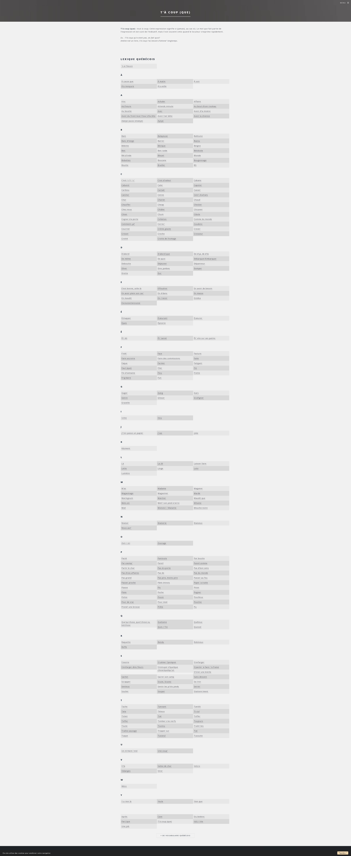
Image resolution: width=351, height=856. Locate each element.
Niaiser (125, 523)
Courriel (126, 229)
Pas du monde (201, 573)
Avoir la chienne (202, 116)
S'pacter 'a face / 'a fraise (206, 667)
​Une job (125, 826)
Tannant (162, 706)
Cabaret (125, 185)
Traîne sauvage (129, 731)
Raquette (126, 642)
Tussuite (198, 735)
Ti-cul (197, 711)
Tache (125, 706)
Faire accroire (128, 358)
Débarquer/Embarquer (205, 258)
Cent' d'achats (201, 195)
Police (124, 597)
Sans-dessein (200, 677)
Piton (196, 587)
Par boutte (199, 558)
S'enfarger (199, 662)
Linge (160, 468)
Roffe (124, 647)
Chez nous (127, 209)
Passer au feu (201, 578)
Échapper (126, 318)
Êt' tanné (162, 338)
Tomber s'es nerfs (167, 721)
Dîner (124, 268)
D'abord (125, 254)
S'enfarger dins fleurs (132, 667)
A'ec (124, 101)
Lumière (126, 473)
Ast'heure (126, 106)
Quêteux (198, 622)
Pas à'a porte (164, 568)
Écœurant (162, 318)
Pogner (197, 592)
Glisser (161, 398)
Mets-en (126, 503)
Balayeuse (163, 136)
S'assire (125, 662)
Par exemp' (127, 563)
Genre (125, 398)
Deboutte (126, 263)
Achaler (161, 101)
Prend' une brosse (131, 607)
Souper (161, 691)
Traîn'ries (199, 726)
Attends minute (165, 106)
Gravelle (126, 402)
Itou (160, 418)
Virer (160, 771)
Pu (195, 607)
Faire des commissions (169, 358)
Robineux (198, 642)
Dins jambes (164, 268)
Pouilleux (198, 597)
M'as (124, 488)
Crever (197, 229)
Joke (196, 433)
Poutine (198, 602)
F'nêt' (124, 353)
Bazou (197, 141)
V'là (123, 766)
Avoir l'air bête (165, 116)
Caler (160, 185)
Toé (160, 716)
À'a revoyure (128, 86)
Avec (160, 111)
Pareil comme (200, 563)
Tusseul (162, 735)
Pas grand (127, 578)
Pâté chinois (164, 582)
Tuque (125, 735)
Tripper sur (163, 731)
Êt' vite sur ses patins (204, 338)
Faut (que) (127, 368)
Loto (196, 468)
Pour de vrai (128, 602)
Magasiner (163, 493)
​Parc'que (126, 821)
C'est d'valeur (164, 180)
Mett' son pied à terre (168, 503)
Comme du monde (203, 219)
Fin (195, 368)
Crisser (125, 233)
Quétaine (162, 622)
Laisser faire (200, 463)
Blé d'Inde (126, 155)
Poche (161, 592)
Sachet (125, 677)
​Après (124, 816)
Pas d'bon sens (201, 568)
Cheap (161, 204)
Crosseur (198, 233)
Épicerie (162, 323)
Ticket (125, 716)
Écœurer (198, 318)
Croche (161, 233)
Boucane (162, 160)
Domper (198, 268)
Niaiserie (162, 523)
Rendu (161, 642)
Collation (162, 219)
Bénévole (198, 150)
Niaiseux (198, 523)
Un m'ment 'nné (129, 751)
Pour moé (162, 602)
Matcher (162, 498)
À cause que (127, 81)
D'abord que (164, 254)
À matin (162, 81)
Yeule (160, 801)
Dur (160, 273)
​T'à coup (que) (165, 821)
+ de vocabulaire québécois (175, 836)
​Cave (160, 816)
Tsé (196, 731)
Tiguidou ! (343, 853)
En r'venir (162, 298)
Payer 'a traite (201, 582)
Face (160, 353)
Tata (124, 711)
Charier (161, 200)
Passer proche (129, 582)
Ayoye (161, 121)
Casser (197, 190)
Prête (160, 607)
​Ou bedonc (199, 816)
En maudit (127, 298)
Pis (159, 587)
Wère (124, 786)
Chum (161, 214)
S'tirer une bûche (202, 672)
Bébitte (125, 146)
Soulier (125, 691)
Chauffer (126, 204)
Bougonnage (200, 160)
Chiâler (161, 209)
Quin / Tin (163, 627)
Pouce (161, 597)
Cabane (197, 180)
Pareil (160, 563)
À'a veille (162, 86)
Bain (124, 136)
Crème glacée (164, 229)
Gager (125, 393)
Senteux (126, 686)
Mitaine (197, 503)
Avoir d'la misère (202, 111)
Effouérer (162, 288)
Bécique (162, 146)
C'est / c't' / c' (128, 180)
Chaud (197, 200)
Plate (124, 592)
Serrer (197, 686)
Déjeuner (162, 263)
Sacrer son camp (166, 677)
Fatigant (198, 363)
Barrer (161, 141)
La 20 (160, 463)
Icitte (124, 418)
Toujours (198, 721)
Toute (125, 726)
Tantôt (197, 706)
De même (126, 258)
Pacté (124, 558)
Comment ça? (128, 224)
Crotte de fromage (167, 238)
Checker (198, 204)
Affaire (197, 101)
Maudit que (199, 498)
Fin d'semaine (128, 373)
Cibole (197, 214)
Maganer (198, 488)
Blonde (197, 155)
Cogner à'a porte (130, 219)
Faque (125, 363)
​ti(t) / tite (198, 821)
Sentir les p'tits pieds (168, 686)
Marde (197, 493)
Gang (160, 393)
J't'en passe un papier (132, 433)
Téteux (161, 711)
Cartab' (161, 190)
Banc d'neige (128, 141)
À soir (197, 81)
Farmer (161, 363)
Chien (124, 214)
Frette (197, 373)
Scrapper (126, 681)
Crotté (125, 238)
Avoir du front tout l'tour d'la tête (138, 116)
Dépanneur (199, 263)
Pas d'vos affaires (130, 573)
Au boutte (127, 111)
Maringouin (127, 498)
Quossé (197, 627)
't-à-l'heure (127, 66)
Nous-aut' (126, 528)
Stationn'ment (201, 691)
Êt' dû (124, 338)
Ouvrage (162, 543)
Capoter (198, 185)
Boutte (125, 165)
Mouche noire (201, 508)
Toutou (161, 726)
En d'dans (162, 293)
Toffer (197, 716)
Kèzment (126, 448)
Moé (124, 508)
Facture (197, 353)
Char (124, 200)
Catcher (125, 195)
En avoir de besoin (203, 288)
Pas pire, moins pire (168, 578)
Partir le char (128, 568)
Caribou (125, 190)
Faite (196, 358)
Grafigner (199, 398)
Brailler (161, 165)
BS (195, 165)
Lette (124, 468)
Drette (125, 273)
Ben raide (162, 150)
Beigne (197, 146)
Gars (196, 393)
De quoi (161, 258)
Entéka (197, 298)
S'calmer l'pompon (167, 662)
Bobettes (126, 160)
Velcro (197, 766)
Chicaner (198, 209)
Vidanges (126, 771)
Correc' (161, 224)
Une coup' (163, 751)
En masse (198, 293)
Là (123, 463)
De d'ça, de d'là (201, 254)
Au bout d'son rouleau (205, 106)
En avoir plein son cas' (133, 293)
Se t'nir (197, 681)
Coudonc (198, 224)
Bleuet (161, 155)
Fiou (160, 373)
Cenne (161, 195)
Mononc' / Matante (167, 508)
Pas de (161, 573)
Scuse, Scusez (164, 681)
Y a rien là (126, 801)
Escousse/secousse (131, 303)
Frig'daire (126, 378)
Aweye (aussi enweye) (132, 121)
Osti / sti (126, 543)
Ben (123, 150)
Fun (160, 378)
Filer (160, 368)
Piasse (125, 587)
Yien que (198, 801)
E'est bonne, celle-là (131, 288)
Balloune (198, 136)
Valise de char (164, 766)
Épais (124, 323)
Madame (162, 488)
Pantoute (162, 558)
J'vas (160, 433)
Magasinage (127, 493)
